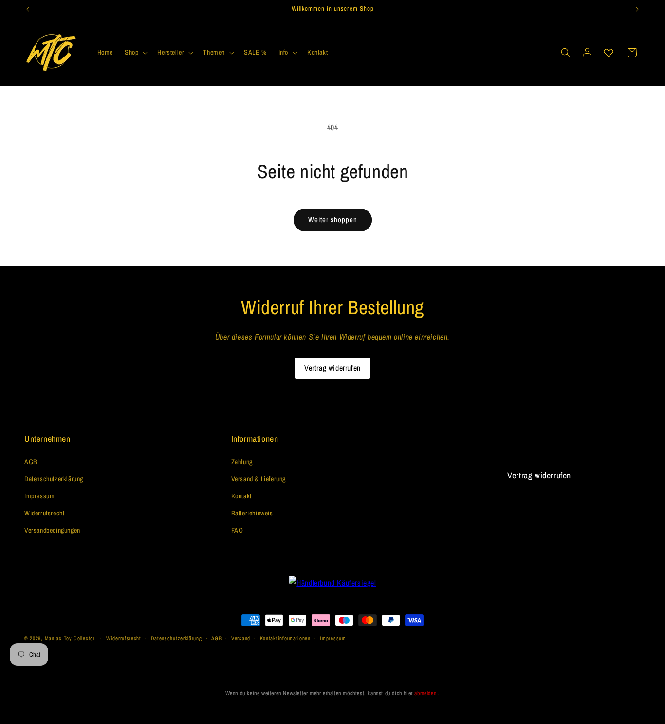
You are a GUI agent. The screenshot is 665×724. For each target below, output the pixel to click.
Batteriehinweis (252, 513)
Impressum (39, 496)
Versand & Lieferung (258, 479)
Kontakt (241, 496)
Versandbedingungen (52, 530)
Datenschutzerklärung (53, 479)
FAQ (237, 530)
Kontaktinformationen (285, 638)
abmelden (426, 693)
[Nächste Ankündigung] (637, 9)
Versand (240, 638)
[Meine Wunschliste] (608, 52)
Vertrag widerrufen (332, 367)
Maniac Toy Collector (71, 638)
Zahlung (242, 461)
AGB (30, 461)
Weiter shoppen (332, 219)
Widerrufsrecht (44, 513)
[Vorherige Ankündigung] (27, 9)
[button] (135, 52)
